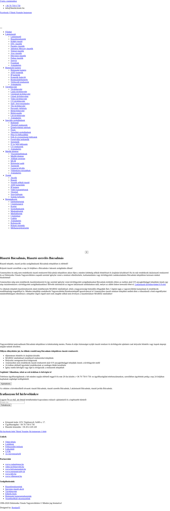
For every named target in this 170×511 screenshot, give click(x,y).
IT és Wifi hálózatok (19, 144)
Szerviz (14, 60)
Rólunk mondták (18, 225)
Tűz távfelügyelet (18, 106)
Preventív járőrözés (19, 108)
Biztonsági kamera (13, 68)
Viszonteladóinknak (19, 154)
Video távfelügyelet (19, 99)
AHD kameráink (18, 185)
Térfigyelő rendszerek (20, 82)
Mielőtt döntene (11, 151)
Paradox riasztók (18, 46)
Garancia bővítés (18, 168)
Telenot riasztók (17, 51)
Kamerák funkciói (18, 77)
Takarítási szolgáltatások (21, 132)
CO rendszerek (17, 146)
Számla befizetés (18, 197)
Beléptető (15, 123)
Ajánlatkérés (16, 65)
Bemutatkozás (11, 199)
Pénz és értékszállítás (19, 135)
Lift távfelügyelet (18, 115)
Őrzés (13, 130)
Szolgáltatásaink (17, 209)
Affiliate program (18, 158)
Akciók (14, 178)
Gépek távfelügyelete (19, 96)
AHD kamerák (17, 72)
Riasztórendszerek (18, 39)
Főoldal (8, 32)
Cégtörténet (15, 216)
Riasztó (14, 180)
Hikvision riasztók (18, 56)
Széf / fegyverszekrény (20, 103)
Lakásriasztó (10, 34)
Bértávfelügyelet (17, 111)
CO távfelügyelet (18, 101)
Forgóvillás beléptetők (20, 139)
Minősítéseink (16, 213)
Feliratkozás (5, 405)
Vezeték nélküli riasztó (20, 182)
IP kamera (15, 187)
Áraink (8, 175)
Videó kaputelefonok (19, 190)
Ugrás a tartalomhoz (8, 1)
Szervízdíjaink (17, 194)
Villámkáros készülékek (21, 170)
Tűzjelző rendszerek (19, 125)
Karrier (14, 206)
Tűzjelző (14, 192)
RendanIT (16, 507)
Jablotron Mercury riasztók (22, 48)
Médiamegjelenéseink (20, 228)
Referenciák (16, 223)
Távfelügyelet (11, 87)
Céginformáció (17, 204)
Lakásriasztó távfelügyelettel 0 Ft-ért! (150, 284)
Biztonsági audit (17, 163)
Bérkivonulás (16, 113)
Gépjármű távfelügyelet (20, 94)
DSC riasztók (16, 44)
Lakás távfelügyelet (19, 91)
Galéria (14, 218)
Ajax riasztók (16, 53)
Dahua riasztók (17, 58)
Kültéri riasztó (16, 41)
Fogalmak (15, 63)
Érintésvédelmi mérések (21, 127)
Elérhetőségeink (17, 201)
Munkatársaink (17, 211)
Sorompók (15, 142)
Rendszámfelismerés (19, 80)
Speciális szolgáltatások (15, 120)
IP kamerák (15, 75)
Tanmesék (15, 166)
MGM (13, 161)
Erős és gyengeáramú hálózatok (24, 137)
